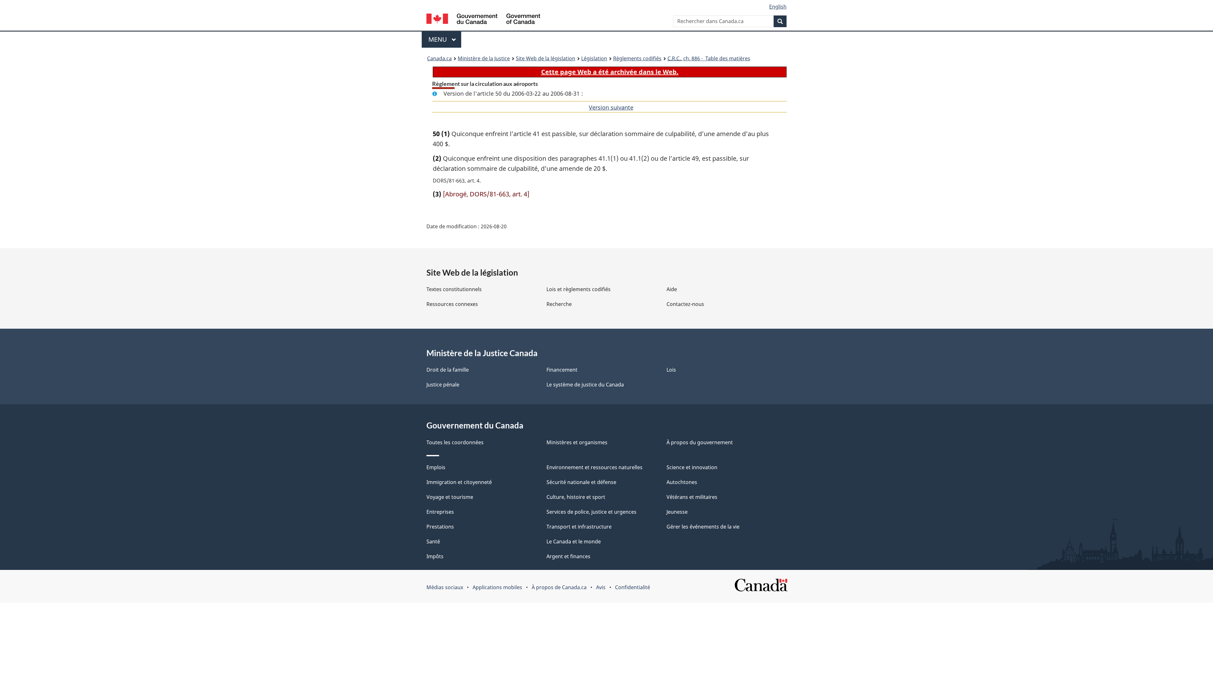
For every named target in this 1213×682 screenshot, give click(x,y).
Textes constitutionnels (454, 289)
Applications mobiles (497, 587)
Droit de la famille (447, 369)
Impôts (435, 556)
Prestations (440, 526)
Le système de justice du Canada (585, 384)
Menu (444, 39)
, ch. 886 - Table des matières (708, 58)
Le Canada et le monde (573, 541)
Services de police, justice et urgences (591, 511)
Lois (671, 369)
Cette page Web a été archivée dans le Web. (610, 72)
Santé (433, 541)
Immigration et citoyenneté (459, 482)
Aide (672, 289)
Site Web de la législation (545, 58)
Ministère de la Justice (484, 58)
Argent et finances (568, 556)
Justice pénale (442, 384)
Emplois (435, 467)
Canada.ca (439, 58)
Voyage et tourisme (449, 497)
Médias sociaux (444, 587)
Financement (561, 369)
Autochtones (682, 482)
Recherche (559, 304)
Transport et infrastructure (579, 526)
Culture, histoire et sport (575, 497)
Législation (594, 58)
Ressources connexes (452, 304)
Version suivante (611, 107)
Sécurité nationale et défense (581, 482)
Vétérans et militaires (692, 497)
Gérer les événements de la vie (703, 526)
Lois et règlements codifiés (578, 289)
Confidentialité (632, 587)
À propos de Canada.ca (559, 587)
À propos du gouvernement (700, 442)
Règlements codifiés (637, 58)
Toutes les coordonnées (455, 442)
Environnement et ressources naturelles (594, 467)
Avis (601, 587)
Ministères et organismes (576, 442)
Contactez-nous (685, 304)
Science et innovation (692, 467)
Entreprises (440, 511)
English (778, 6)
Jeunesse (677, 511)
